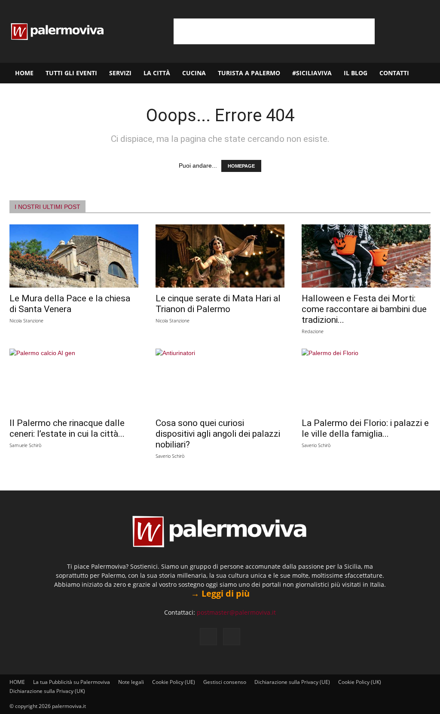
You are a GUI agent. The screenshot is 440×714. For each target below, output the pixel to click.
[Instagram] (231, 636)
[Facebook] (208, 636)
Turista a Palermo (249, 73)
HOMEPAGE (241, 166)
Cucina (194, 73)
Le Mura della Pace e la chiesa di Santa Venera (69, 303)
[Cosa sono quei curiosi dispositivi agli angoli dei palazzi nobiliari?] (220, 380)
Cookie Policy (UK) (359, 682)
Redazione (313, 331)
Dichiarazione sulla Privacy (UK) (47, 691)
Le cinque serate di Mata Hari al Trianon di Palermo (218, 303)
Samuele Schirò (25, 445)
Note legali (131, 682)
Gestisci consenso (224, 682)
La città (157, 73)
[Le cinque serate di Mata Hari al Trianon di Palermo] (220, 256)
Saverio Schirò (170, 456)
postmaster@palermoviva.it (236, 612)
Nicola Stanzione (26, 320)
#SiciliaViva (312, 73)
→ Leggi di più (220, 593)
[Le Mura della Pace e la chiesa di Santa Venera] (73, 256)
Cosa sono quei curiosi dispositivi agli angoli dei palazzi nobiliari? (218, 434)
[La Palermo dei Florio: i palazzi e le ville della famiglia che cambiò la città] (366, 380)
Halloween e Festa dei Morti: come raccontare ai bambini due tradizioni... (364, 309)
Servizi (120, 73)
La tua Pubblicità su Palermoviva (71, 682)
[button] (429, 74)
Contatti (394, 73)
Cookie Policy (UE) (173, 682)
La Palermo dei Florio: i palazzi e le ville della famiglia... (365, 428)
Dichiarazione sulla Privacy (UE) (292, 682)
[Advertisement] (274, 31)
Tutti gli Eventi (71, 73)
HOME (24, 73)
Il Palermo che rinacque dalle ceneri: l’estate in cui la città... (67, 428)
